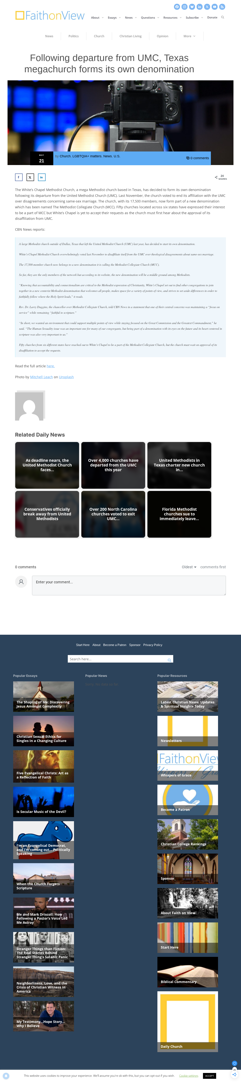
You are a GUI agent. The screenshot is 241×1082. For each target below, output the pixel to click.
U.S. (117, 156)
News (129, 17)
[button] (222, 17)
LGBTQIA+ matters (86, 156)
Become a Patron (114, 645)
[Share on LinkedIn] (42, 177)
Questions (148, 17)
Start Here (83, 645)
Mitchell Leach (41, 377)
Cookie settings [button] (188, 1075)
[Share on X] (30, 177)
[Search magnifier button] (169, 659)
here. (51, 366)
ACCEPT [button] (209, 1075)
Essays (112, 17)
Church (65, 156)
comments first (213, 567)
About (95, 17)
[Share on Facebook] (19, 177)
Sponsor (134, 645)
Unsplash (66, 377)
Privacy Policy (152, 645)
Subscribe (192, 17)
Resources (170, 17)
